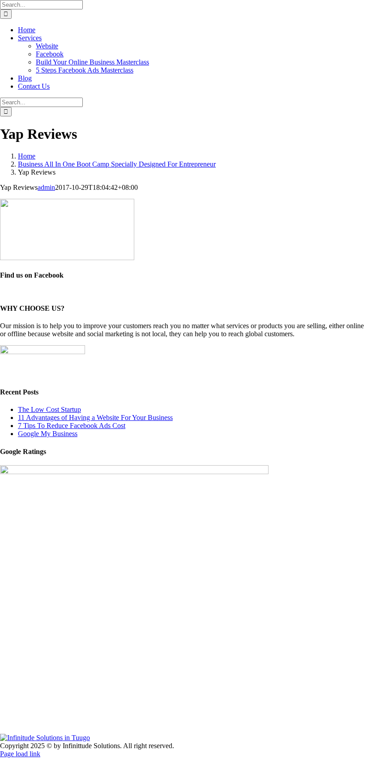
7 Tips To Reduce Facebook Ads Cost (71, 425)
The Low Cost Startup (49, 409)
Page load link (20, 754)
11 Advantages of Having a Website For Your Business (95, 417)
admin (46, 187)
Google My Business (47, 433)
